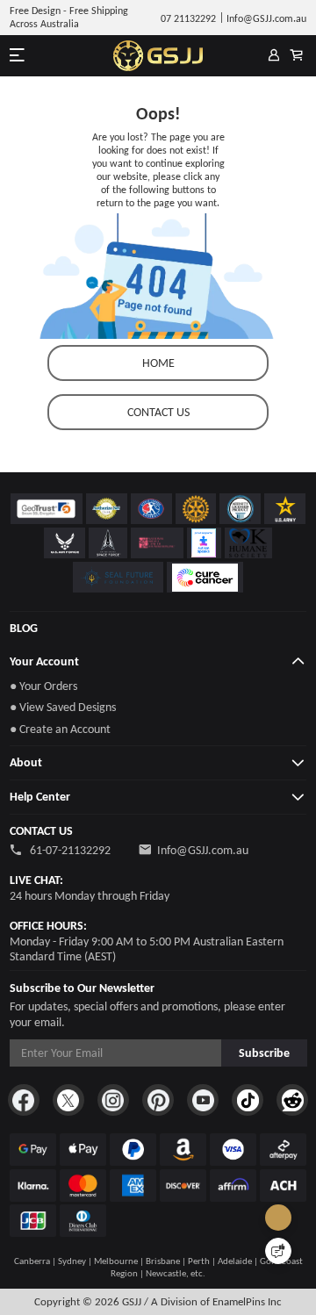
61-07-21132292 (69, 850)
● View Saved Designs (63, 707)
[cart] (296, 56)
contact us (158, 412)
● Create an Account (60, 729)
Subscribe (264, 1053)
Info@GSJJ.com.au (202, 850)
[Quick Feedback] (278, 1251)
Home (158, 363)
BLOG (24, 628)
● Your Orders (43, 686)
